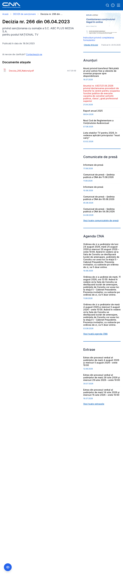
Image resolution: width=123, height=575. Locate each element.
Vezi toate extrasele (93, 404)
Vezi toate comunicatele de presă (100, 220)
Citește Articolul (91, 45)
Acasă (5, 14)
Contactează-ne (34, 54)
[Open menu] (118, 5)
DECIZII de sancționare (24, 14)
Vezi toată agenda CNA (95, 334)
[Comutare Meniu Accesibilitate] (8, 567)
